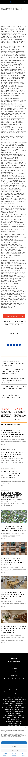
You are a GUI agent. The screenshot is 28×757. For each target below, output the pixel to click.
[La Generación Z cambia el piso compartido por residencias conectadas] (14, 616)
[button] (26, 728)
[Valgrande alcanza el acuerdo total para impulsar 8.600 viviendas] (14, 516)
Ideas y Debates (5, 490)
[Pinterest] (15, 328)
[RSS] (19, 678)
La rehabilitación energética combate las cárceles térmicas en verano (13, 372)
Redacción (6, 16)
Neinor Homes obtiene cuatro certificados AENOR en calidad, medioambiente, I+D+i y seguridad (7, 415)
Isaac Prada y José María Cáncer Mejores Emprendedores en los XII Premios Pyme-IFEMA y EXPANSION (20, 415)
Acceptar (14, 743)
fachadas (8, 403)
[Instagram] (11, 345)
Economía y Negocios (9, 8)
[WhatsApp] (18, 328)
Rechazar (14, 746)
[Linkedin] (14, 345)
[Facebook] (9, 328)
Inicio (2, 8)
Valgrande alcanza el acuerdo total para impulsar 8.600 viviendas (13, 363)
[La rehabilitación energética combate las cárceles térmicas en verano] (14, 548)
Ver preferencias (14, 750)
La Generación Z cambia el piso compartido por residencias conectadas (13, 389)
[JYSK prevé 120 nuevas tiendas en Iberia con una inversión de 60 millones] (14, 582)
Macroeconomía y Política (8, 468)
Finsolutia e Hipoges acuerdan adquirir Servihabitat (12, 454)
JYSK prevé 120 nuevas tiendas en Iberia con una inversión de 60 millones (13, 380)
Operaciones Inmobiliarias (8, 449)
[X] (12, 328)
